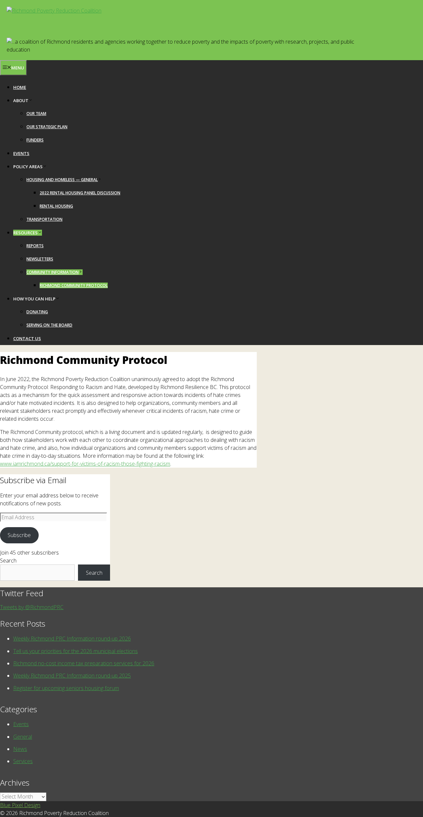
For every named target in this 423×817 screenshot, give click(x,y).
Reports (35, 246)
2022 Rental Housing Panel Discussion (80, 193)
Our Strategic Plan (46, 127)
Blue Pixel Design (20, 805)
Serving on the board (49, 325)
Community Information (52, 272)
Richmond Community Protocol (74, 285)
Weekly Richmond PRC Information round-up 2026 (72, 638)
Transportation (44, 219)
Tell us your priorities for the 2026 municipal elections (75, 651)
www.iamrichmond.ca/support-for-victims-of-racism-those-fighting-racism (85, 463)
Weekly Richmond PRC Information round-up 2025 (72, 675)
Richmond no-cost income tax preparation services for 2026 (83, 663)
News (20, 749)
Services (23, 761)
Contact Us (27, 338)
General (22, 736)
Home (19, 87)
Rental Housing (56, 206)
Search (8, 560)
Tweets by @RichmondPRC (31, 607)
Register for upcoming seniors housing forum (66, 688)
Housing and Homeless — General (62, 179)
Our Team (36, 113)
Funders (35, 140)
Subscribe (19, 535)
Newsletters (39, 259)
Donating (37, 312)
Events (21, 153)
